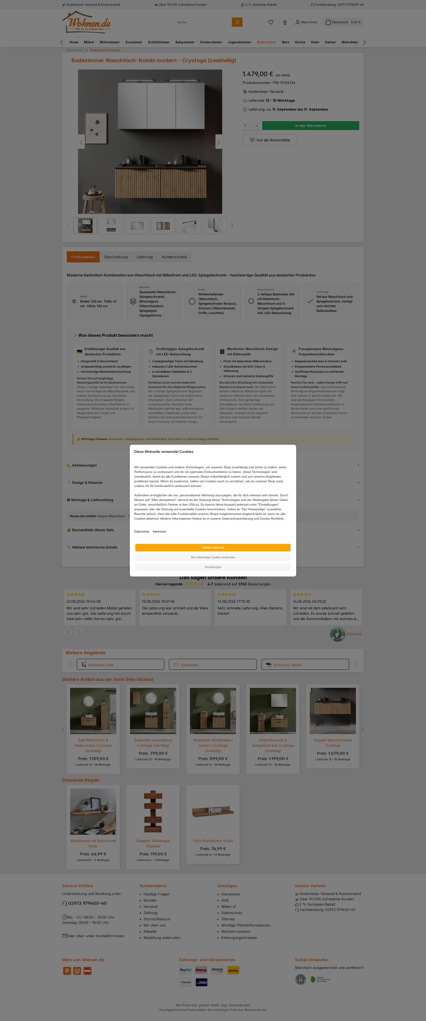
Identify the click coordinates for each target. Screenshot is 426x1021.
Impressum (159, 531)
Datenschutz (141, 531)
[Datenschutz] (134, 523)
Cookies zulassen (213, 547)
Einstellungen (213, 567)
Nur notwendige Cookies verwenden (213, 557)
